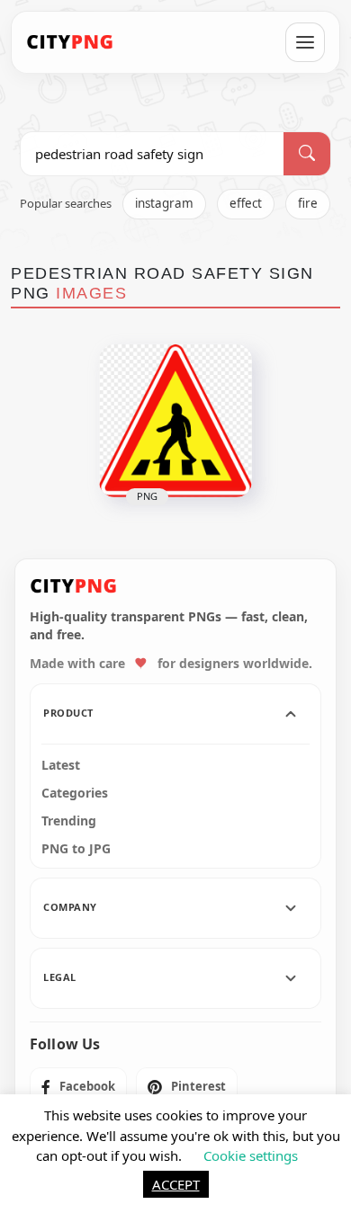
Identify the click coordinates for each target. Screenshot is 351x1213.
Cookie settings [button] (250, 1155)
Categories (74, 793)
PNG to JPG (76, 849)
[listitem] (78, 1087)
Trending (68, 821)
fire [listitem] (308, 203)
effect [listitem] (246, 203)
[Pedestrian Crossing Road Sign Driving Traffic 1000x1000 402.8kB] (175, 420)
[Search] (307, 153)
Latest (60, 765)
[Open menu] (305, 42)
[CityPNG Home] (70, 42)
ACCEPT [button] (176, 1184)
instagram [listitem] (164, 203)
